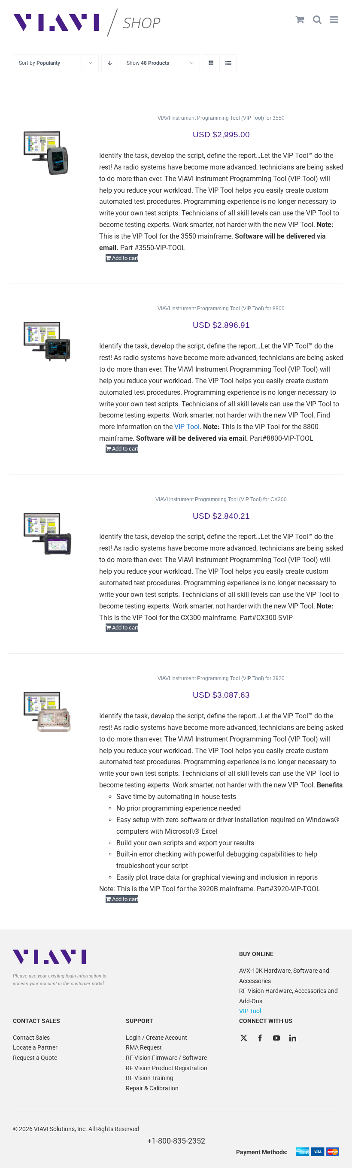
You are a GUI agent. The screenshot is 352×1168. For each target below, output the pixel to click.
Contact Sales (31, 1037)
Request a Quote (35, 1057)
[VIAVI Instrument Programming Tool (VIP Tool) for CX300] (47, 532)
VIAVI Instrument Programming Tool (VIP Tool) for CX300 (221, 499)
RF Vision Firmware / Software (166, 1057)
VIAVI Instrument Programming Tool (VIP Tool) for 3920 (221, 678)
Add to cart (125, 258)
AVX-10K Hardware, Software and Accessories (284, 975)
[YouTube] (276, 1038)
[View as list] (228, 63)
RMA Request (144, 1047)
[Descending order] (109, 63)
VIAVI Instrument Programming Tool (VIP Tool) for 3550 (221, 118)
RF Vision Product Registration (166, 1068)
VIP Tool (187, 427)
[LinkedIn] (293, 1038)
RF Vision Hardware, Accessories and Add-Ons (288, 996)
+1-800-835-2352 (176, 1140)
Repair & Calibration (152, 1088)
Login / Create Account (156, 1037)
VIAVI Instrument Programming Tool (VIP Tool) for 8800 (221, 309)
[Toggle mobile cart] (300, 19)
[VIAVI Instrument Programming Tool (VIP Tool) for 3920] (47, 711)
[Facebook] (260, 1038)
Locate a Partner (35, 1047)
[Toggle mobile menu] (334, 19)
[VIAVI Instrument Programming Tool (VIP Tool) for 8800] (47, 342)
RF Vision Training (149, 1077)
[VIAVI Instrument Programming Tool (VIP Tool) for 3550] (47, 151)
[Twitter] (244, 1038)
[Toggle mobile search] (317, 19)
